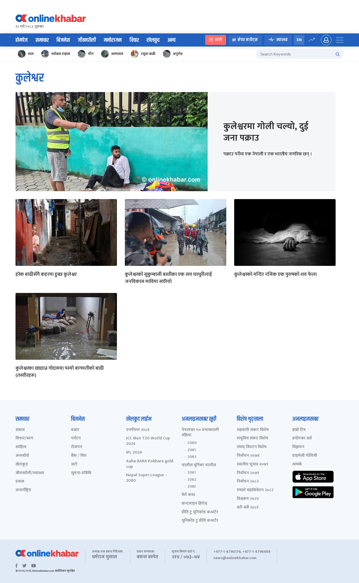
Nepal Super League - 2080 (146, 478)
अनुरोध (178, 54)
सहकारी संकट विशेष (253, 430)
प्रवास (20, 481)
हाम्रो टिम (299, 430)
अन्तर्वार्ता (22, 456)
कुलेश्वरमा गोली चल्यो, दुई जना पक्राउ (266, 132)
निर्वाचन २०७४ (248, 456)
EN (299, 39)
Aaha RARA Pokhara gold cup (149, 464)
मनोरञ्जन (113, 40)
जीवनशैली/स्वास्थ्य (30, 473)
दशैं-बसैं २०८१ (248, 507)
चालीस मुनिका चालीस (199, 465)
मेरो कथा (188, 495)
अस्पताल (117, 54)
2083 (191, 486)
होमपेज (22, 40)
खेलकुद (153, 40)
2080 (192, 442)
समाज (20, 430)
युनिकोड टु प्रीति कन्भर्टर (200, 521)
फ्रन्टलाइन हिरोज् (194, 503)
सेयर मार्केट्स (248, 40)
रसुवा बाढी (148, 54)
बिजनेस (63, 40)
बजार (75, 430)
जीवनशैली (87, 40)
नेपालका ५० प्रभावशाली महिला (200, 432)
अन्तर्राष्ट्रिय (23, 490)
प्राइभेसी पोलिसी (304, 456)
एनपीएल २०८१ (138, 430)
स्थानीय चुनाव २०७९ (252, 464)
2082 (191, 456)
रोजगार (76, 447)
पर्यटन (76, 438)
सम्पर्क (297, 464)
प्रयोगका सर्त (302, 438)
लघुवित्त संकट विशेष (252, 438)
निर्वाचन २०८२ (248, 481)
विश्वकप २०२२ (248, 499)
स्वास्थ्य (282, 40)
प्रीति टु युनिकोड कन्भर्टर (200, 512)
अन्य (171, 40)
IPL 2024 (134, 452)
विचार (134, 40)
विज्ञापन (298, 447)
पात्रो (218, 40)
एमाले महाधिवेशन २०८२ (255, 490)
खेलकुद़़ (22, 464)
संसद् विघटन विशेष (251, 447)
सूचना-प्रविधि (81, 473)
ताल (31, 54)
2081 (191, 450)
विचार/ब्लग (24, 438)
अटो (74, 464)
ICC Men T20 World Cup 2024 (148, 441)
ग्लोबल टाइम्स (60, 54)
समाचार (42, 40)
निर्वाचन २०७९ (248, 473)
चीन (91, 54)
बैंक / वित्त (78, 456)
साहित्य (21, 447)
